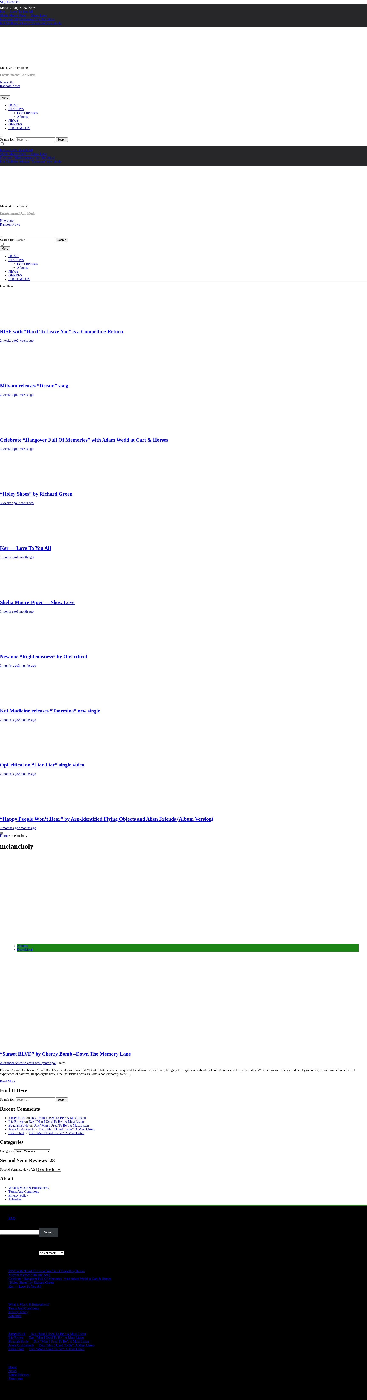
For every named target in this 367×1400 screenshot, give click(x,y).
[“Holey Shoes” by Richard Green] (24, 485)
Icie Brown (16, 1121)
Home (4, 835)
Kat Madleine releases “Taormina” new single (30, 23)
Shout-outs (15, 1378)
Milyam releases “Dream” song (34, 385)
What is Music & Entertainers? (28, 1188)
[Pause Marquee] (1, 833)
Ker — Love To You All (16, 11)
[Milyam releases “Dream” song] (24, 376)
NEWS (13, 120)
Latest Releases (27, 113)
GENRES (15, 124)
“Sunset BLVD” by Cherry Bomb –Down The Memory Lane (65, 1054)
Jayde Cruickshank (21, 1129)
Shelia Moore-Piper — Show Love (23, 15)
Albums (22, 116)
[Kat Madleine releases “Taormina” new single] (24, 702)
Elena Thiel (16, 1133)
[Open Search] (1, 136)
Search (4, 1225)
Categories (7, 1151)
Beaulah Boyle (18, 1125)
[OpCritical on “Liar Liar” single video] (24, 756)
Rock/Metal (25, 949)
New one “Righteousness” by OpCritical (27, 19)
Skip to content (10, 2)
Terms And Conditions (23, 1191)
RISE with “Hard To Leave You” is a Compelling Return (61, 331)
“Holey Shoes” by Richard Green (36, 494)
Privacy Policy (18, 1195)
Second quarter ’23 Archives (19, 1253)
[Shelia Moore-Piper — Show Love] (24, 593)
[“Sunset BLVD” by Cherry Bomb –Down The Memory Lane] (72, 938)
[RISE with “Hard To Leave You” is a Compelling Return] (24, 322)
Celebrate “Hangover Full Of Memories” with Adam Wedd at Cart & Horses (84, 440)
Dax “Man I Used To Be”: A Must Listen (58, 1118)
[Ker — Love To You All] (24, 539)
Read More (7, 1081)
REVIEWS (16, 109)
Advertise (14, 1199)
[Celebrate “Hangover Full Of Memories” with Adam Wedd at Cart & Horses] (24, 431)
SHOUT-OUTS (19, 128)
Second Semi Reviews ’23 (17, 1169)
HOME (13, 105)
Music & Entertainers (14, 68)
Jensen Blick (16, 1118)
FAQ (11, 1218)
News (12, 1371)
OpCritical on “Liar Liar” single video (42, 765)
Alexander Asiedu (12, 1063)
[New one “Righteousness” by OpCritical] (24, 647)
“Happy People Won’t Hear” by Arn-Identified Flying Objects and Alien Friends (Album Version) (106, 819)
